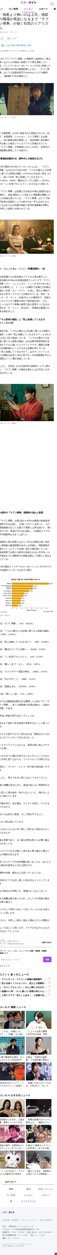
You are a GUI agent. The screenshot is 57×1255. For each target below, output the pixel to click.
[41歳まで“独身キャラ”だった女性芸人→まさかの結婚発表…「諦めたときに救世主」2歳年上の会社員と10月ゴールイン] (38, 1137)
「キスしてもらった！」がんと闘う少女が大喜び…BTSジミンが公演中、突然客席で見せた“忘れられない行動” (24, 987)
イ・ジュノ (8, 951)
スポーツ (43, 9)
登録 (47, 959)
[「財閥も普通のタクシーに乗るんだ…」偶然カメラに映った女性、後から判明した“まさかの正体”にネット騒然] (38, 1111)
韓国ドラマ (4, 953)
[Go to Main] (28, 3)
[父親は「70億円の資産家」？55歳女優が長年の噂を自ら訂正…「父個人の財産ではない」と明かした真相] (38, 1049)
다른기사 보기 (46, 942)
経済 (28, 1189)
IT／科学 (13, 9)
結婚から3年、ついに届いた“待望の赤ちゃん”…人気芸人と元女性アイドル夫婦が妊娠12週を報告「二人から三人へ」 (24, 991)
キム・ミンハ (19, 951)
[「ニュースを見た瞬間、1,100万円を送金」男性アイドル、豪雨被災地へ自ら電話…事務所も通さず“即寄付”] (38, 1023)
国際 (11, 1189)
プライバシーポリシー (29, 1220)
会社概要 (5, 1220)
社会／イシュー (45, 1189)
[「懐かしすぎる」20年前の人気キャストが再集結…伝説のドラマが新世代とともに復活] (38, 1163)
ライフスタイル (28, 1201)
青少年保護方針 (46, 1220)
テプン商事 (30, 951)
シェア (13, 38)
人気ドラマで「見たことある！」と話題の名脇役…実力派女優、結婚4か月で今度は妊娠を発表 (24, 995)
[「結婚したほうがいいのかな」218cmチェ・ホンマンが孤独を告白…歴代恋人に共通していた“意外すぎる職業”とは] (38, 1074)
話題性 (44, 951)
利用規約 (15, 1220)
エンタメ (28, 9)
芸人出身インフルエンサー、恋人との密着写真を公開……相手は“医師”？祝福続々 (24, 983)
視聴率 (37, 951)
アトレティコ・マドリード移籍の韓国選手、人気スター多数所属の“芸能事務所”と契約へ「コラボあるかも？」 (24, 979)
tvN (1, 951)
